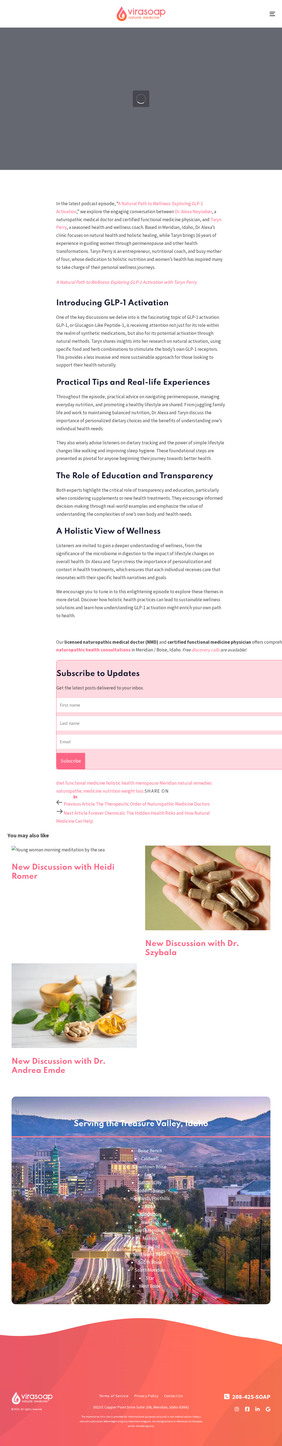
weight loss (132, 791)
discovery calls (205, 650)
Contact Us (173, 1395)
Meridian (168, 783)
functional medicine (85, 783)
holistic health (120, 783)
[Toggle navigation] (272, 14)
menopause (147, 783)
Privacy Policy (146, 1395)
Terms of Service (114, 1395)
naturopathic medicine (79, 791)
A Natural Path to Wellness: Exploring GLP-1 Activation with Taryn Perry (126, 282)
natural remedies (195, 783)
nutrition (111, 791)
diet (60, 783)
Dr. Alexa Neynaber (193, 212)
